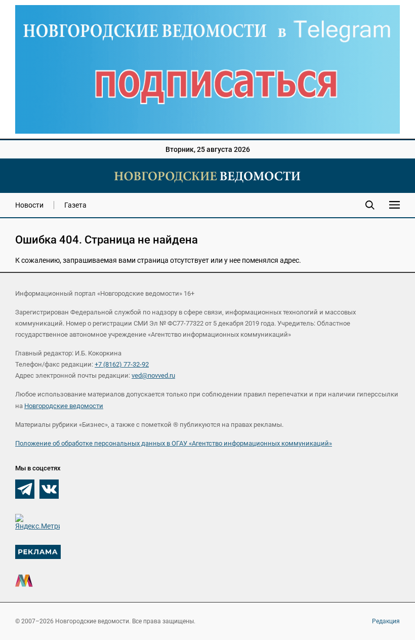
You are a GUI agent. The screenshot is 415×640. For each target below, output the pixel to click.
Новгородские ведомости (63, 406)
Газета (75, 205)
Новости (29, 205)
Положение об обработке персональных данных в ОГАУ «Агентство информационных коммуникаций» (173, 443)
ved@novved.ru (153, 375)
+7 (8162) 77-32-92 (122, 364)
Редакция (386, 621)
